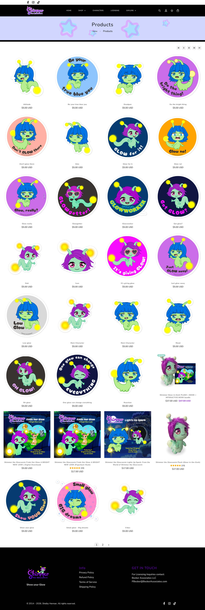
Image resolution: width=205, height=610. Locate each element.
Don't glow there (27, 164)
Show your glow (27, 528)
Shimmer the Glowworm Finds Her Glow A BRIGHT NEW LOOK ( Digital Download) (27, 463)
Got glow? (178, 224)
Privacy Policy (86, 572)
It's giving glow (127, 283)
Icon (77, 283)
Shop (80, 10)
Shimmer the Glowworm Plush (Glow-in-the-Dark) (178, 462)
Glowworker (127, 224)
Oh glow (27, 402)
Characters (98, 10)
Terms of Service (88, 582)
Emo (77, 164)
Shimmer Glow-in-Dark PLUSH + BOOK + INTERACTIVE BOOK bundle (178, 396)
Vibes (127, 528)
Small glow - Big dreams (77, 528)
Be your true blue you (77, 104)
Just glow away (178, 283)
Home (68, 10)
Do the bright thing (178, 104)
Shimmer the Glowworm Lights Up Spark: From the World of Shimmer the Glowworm (127, 463)
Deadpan (128, 104)
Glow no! (178, 164)
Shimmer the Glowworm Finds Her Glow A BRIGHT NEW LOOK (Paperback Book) (77, 463)
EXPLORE (130, 10)
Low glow (27, 343)
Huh (27, 283)
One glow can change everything (77, 402)
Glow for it (127, 164)
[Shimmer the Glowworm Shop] (35, 10)
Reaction (128, 402)
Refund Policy (86, 577)
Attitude (27, 104)
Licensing (115, 10)
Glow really (27, 224)
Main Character (77, 343)
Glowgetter (77, 224)
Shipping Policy (87, 586)
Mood (178, 343)
